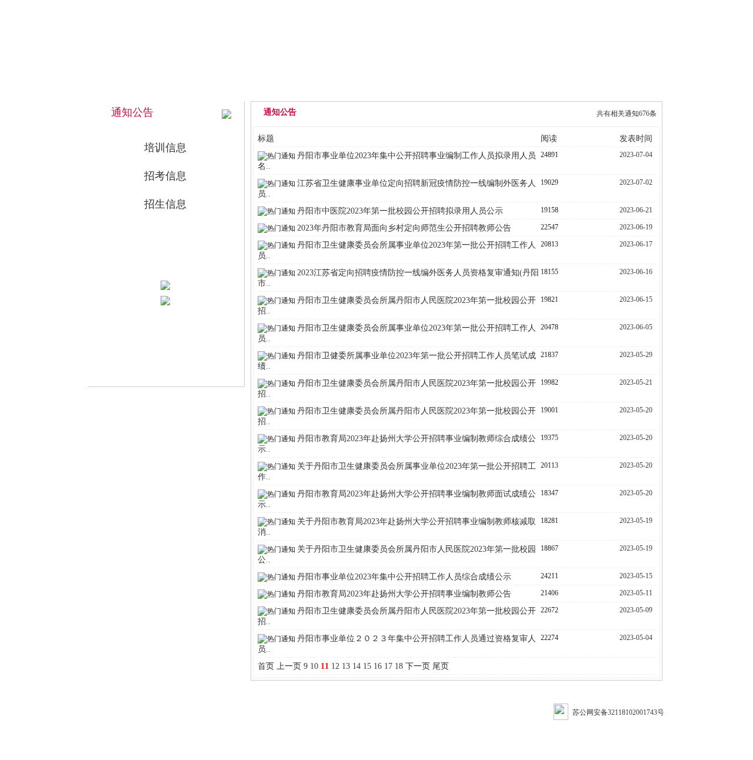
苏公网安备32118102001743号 (618, 712)
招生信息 (165, 204)
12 (335, 666)
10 (314, 666)
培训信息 (165, 148)
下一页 (417, 666)
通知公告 (456, 89)
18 (399, 666)
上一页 (288, 666)
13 (346, 666)
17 (388, 666)
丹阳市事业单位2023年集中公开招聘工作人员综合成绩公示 (404, 576)
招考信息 (165, 176)
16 (378, 666)
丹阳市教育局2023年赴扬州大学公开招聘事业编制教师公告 (404, 593)
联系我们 (616, 89)
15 (367, 666)
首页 (266, 666)
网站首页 (296, 89)
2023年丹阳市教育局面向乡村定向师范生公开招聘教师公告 (404, 228)
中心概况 (376, 89)
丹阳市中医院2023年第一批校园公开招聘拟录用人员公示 (400, 210)
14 (356, 666)
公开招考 (536, 89)
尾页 (440, 666)
